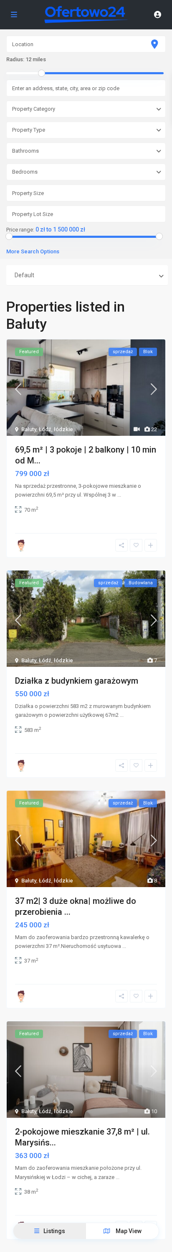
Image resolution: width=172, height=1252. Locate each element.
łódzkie (63, 429)
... (119, 495)
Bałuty (28, 429)
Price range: (20, 230)
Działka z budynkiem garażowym (76, 681)
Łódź (45, 429)
